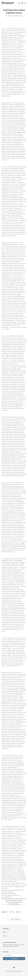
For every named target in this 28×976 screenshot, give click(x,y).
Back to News (15, 919)
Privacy (5, 936)
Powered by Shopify (17, 971)
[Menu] (25, 3)
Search (5, 932)
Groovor (11, 971)
